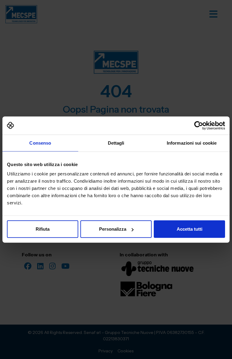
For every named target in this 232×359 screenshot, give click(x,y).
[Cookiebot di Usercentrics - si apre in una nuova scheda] (198, 125)
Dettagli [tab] (116, 142)
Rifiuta (43, 229)
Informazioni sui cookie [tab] (192, 142)
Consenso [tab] (40, 142)
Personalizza (112, 229)
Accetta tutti (189, 229)
